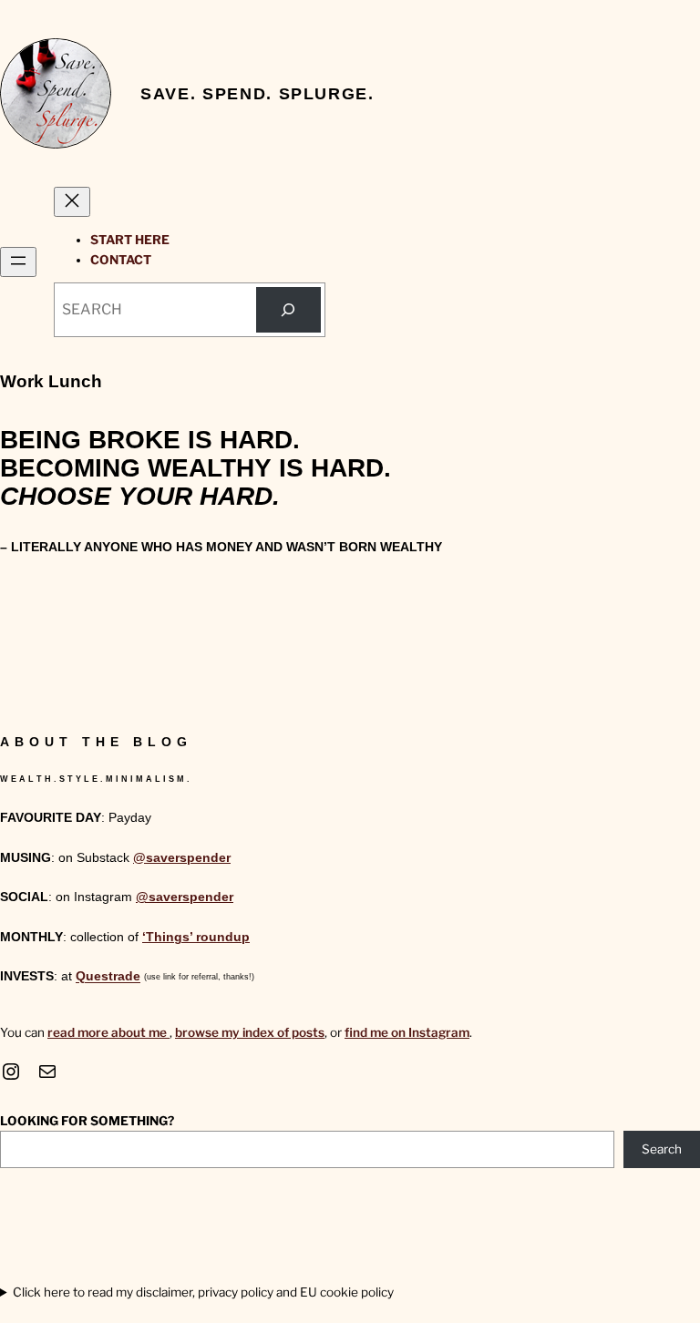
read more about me (108, 1032)
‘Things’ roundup (196, 937)
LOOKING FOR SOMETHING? (87, 1120)
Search (662, 1149)
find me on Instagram (407, 1032)
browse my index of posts (249, 1032)
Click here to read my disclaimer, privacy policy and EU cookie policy (203, 1292)
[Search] (288, 309)
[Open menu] (18, 262)
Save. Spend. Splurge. (257, 93)
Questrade (108, 977)
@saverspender (182, 858)
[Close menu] (72, 202)
